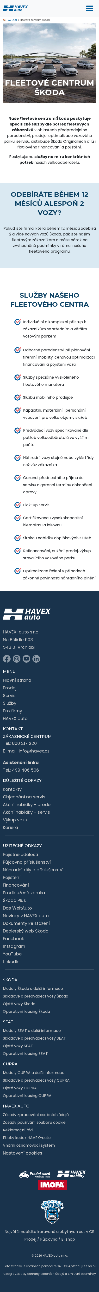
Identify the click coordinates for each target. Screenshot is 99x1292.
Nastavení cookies (22, 1153)
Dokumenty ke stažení (26, 923)
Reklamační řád (18, 1130)
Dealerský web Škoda (26, 931)
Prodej (9, 688)
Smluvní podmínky (82, 1274)
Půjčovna (48, 1239)
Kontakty (12, 789)
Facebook (13, 939)
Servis (9, 695)
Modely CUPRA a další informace (33, 1072)
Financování (16, 885)
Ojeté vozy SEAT (18, 1046)
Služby (9, 703)
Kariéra (10, 827)
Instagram (14, 946)
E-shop (68, 1239)
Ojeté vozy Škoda (19, 1004)
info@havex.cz (34, 751)
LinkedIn (11, 962)
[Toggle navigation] (89, 8)
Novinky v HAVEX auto (26, 916)
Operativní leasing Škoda (26, 1011)
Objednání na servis (24, 797)
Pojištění (11, 877)
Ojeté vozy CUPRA (20, 1088)
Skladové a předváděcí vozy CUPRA (36, 1080)
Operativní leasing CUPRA (27, 1095)
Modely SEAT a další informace (32, 1030)
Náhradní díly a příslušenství (33, 870)
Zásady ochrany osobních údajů (39, 1274)
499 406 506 (25, 770)
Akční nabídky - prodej (27, 804)
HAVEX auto (15, 718)
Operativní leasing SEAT (25, 1053)
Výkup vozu (15, 820)
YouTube (12, 954)
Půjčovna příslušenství (27, 862)
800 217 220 (24, 743)
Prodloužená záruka (24, 893)
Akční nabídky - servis (26, 812)
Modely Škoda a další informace (33, 988)
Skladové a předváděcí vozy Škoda (35, 996)
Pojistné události (20, 854)
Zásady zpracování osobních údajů (36, 1115)
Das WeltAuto (17, 908)
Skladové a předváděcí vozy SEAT (34, 1038)
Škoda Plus (14, 900)
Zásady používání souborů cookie (34, 1122)
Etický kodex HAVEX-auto (27, 1137)
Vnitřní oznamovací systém (29, 1145)
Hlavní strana (17, 680)
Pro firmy (12, 711)
